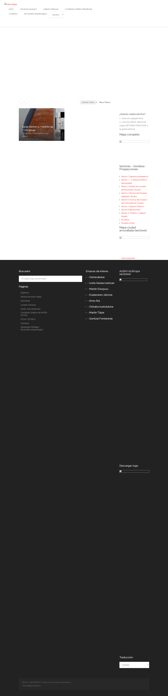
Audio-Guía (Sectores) (31, 309)
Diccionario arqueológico (35, 14)
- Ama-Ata (94, 300)
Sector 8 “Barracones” (130, 210)
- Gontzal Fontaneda (100, 318)
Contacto (12, 14)
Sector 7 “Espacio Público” (132, 206)
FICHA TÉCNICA (28, 319)
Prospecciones (127, 223)
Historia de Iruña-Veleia (31, 297)
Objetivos (25, 293)
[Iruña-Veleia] (10, 4)
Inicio (11, 9)
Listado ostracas (50, 9)
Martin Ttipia (96, 312)
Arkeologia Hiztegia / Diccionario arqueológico (32, 328)
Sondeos (125, 220)
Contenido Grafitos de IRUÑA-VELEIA (34, 313)
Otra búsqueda (128, 258)
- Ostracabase (96, 277)
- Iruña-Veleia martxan (101, 283)
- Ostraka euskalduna (100, 306)
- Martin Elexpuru (98, 288)
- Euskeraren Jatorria (100, 294)
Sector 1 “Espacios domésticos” (135, 176)
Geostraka (25, 301)
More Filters (104, 102)
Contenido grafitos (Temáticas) (78, 9)
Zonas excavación (28, 9)
